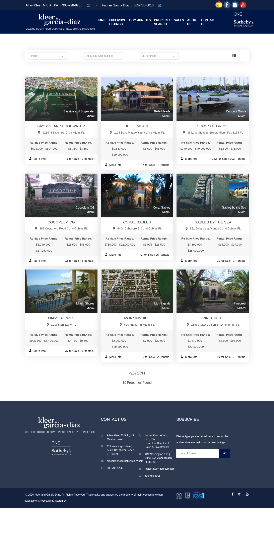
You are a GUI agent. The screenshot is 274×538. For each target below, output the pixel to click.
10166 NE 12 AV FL (63, 324)
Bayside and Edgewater (61, 126)
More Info (39, 158)
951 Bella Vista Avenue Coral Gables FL (215, 228)
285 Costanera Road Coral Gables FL (64, 228)
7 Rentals (163, 164)
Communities (140, 20)
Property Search (162, 22)
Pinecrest (213, 318)
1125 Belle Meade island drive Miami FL (139, 132)
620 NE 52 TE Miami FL (139, 324)
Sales (179, 20)
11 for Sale (224, 260)
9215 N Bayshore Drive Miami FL (64, 132)
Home (101, 20)
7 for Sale (149, 164)
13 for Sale (72, 260)
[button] (48, 55)
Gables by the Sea (213, 222)
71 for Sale (146, 254)
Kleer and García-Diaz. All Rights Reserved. (60, 494)
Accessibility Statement (53, 500)
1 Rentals (87, 158)
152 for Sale (219, 158)
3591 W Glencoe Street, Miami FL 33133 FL (215, 132)
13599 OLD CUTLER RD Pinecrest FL (215, 324)
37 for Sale (72, 350)
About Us (192, 22)
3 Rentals (239, 260)
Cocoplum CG (61, 222)
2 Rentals (163, 356)
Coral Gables (137, 222)
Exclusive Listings (117, 22)
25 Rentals (162, 254)
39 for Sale (224, 356)
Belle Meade (137, 126)
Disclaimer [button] (31, 500)
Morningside (137, 318)
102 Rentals (237, 158)
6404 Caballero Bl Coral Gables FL (139, 228)
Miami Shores (61, 318)
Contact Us (208, 22)
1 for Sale (73, 158)
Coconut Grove (213, 126)
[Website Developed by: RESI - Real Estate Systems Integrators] (190, 495)
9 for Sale (149, 356)
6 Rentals (87, 260)
